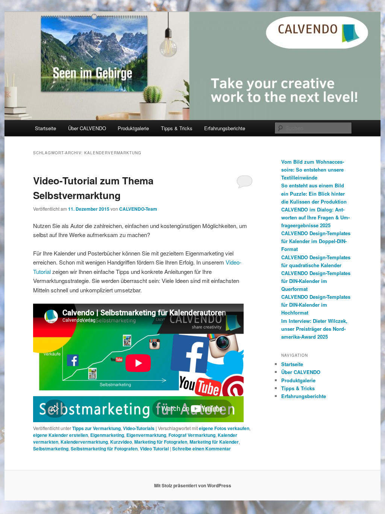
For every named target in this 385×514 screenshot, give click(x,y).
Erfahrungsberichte (224, 128)
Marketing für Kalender (214, 441)
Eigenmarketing (107, 435)
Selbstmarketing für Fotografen (104, 448)
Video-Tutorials (139, 428)
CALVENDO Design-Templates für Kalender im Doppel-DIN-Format (315, 241)
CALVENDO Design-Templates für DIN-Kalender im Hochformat (315, 304)
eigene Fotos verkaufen (224, 428)
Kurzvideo (121, 441)
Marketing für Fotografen (160, 441)
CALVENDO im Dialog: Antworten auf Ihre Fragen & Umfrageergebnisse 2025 (315, 217)
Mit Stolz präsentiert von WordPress (192, 485)
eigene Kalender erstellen (60, 435)
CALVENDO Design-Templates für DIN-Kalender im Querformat (315, 280)
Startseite (45, 128)
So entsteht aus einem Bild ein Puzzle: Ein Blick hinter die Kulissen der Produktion (314, 193)
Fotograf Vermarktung (191, 435)
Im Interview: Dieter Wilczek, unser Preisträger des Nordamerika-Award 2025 (314, 328)
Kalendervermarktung (84, 441)
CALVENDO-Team (138, 208)
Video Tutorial (154, 448)
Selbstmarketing (50, 448)
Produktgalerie (133, 128)
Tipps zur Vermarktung (96, 428)
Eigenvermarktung (146, 435)
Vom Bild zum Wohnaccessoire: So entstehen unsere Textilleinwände (312, 169)
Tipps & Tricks (176, 128)
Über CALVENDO (87, 128)
